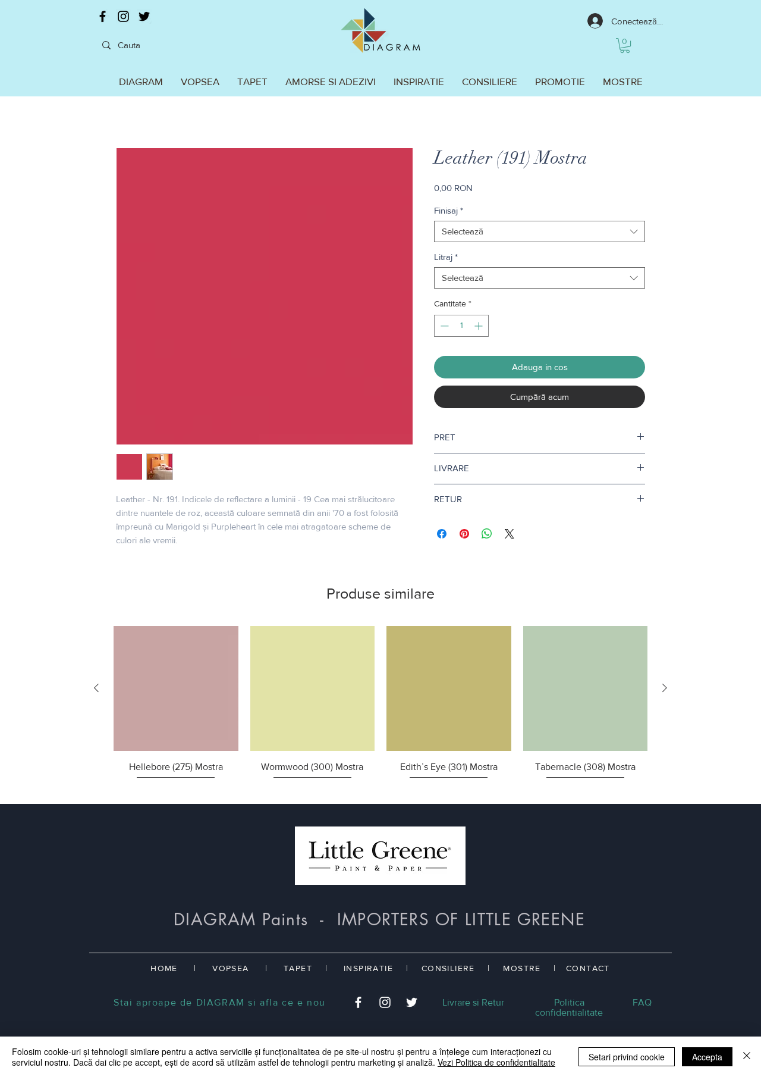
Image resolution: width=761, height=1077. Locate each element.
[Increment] (479, 325)
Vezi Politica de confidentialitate (496, 1062)
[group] (380, 709)
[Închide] (747, 1056)
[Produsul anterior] (96, 688)
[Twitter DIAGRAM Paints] (144, 16)
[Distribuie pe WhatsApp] (487, 534)
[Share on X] (509, 534)
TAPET (298, 968)
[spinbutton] (461, 325)
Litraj (446, 257)
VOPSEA (230, 968)
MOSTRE (521, 968)
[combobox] (539, 231)
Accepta (707, 1057)
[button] (625, 45)
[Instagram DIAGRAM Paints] (123, 16)
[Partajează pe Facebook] (442, 534)
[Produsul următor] (665, 688)
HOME (164, 968)
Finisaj (448, 210)
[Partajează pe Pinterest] (464, 534)
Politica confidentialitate (569, 1007)
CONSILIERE (448, 968)
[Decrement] (443, 325)
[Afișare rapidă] (176, 688)
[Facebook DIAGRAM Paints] (102, 16)
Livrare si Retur (473, 1002)
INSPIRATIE (368, 968)
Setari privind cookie (627, 1057)
